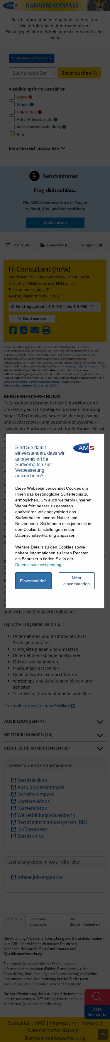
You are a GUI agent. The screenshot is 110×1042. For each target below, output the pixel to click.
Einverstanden (33, 580)
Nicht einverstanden (76, 581)
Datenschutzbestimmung (38, 564)
